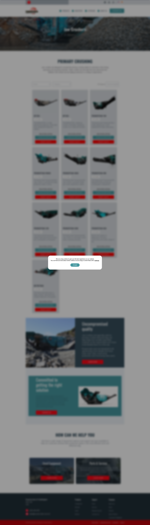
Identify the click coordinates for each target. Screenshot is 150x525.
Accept (75, 265)
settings (97, 260)
